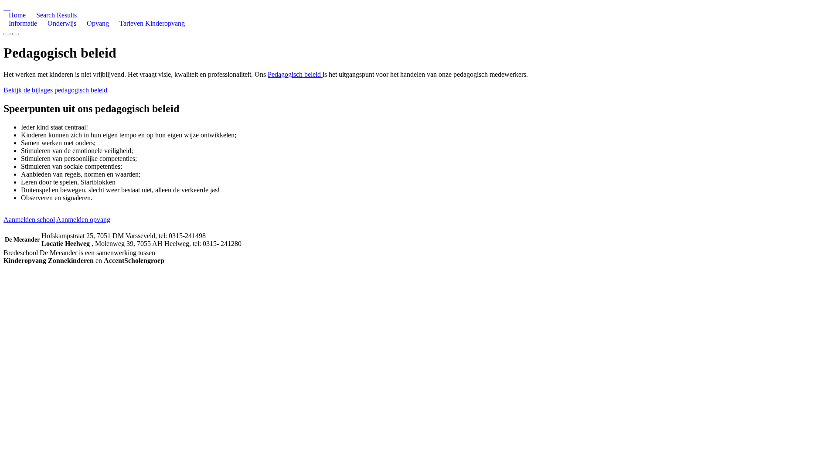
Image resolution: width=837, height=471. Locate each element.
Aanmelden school (29, 219)
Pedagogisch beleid (295, 74)
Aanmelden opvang (83, 219)
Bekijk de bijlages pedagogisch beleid (55, 90)
